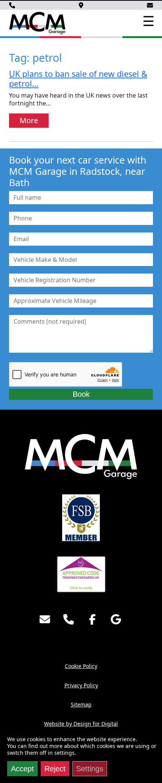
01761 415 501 (12, 5)
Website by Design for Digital (81, 723)
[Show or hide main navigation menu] (147, 21)
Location (81, 5)
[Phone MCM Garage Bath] (68, 619)
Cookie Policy (81, 666)
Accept (22, 769)
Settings (89, 769)
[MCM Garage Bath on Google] (116, 619)
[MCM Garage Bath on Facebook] (92, 619)
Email (150, 5)
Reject (55, 769)
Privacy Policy (81, 685)
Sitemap (81, 704)
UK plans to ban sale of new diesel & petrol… (78, 78)
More (29, 120)
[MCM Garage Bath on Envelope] (44, 619)
